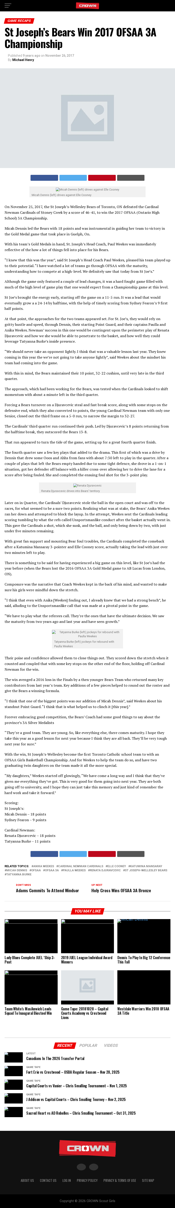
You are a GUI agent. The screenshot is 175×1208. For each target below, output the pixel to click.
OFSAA (36, 870)
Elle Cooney (116, 866)
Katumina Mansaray (146, 866)
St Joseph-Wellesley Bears (146, 870)
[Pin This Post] (102, 178)
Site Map (148, 1180)
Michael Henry (23, 60)
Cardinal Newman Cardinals (80, 866)
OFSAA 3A (52, 870)
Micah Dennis (16, 870)
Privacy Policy (87, 1180)
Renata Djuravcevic (105, 870)
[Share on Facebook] (44, 178)
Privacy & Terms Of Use (119, 1180)
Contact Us (48, 1180)
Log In (66, 1180)
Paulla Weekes (74, 870)
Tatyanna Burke (18, 874)
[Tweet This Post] (73, 178)
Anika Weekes (43, 866)
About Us (27, 1180)
